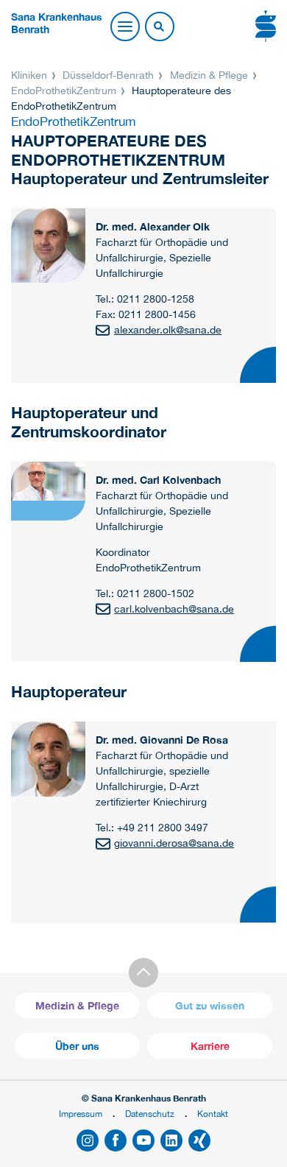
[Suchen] (158, 27)
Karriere (210, 1046)
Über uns (77, 1046)
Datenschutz (149, 1113)
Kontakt (212, 1113)
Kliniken (30, 75)
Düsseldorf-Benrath (108, 75)
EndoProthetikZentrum (65, 90)
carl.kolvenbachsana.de (174, 609)
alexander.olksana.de (168, 330)
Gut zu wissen (209, 1005)
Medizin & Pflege (209, 75)
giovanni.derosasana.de (174, 843)
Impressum (80, 1113)
